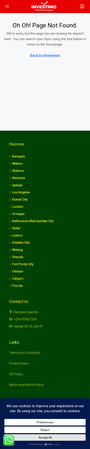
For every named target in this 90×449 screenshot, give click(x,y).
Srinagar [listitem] (18, 214)
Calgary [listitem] (17, 278)
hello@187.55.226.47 (28, 326)
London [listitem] (17, 206)
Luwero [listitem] (17, 235)
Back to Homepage (45, 55)
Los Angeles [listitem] (21, 192)
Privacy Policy (19, 363)
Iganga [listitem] (17, 185)
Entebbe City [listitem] (20, 242)
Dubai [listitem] (16, 228)
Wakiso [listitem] (17, 163)
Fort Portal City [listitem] (22, 264)
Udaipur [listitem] (18, 271)
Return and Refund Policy (26, 385)
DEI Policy (16, 374)
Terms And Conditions (24, 352)
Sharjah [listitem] (17, 257)
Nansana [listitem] (18, 178)
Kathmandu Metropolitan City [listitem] (33, 221)
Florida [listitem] (17, 285)
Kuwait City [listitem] (20, 199)
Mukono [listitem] (18, 170)
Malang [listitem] (17, 250)
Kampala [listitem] (18, 156)
